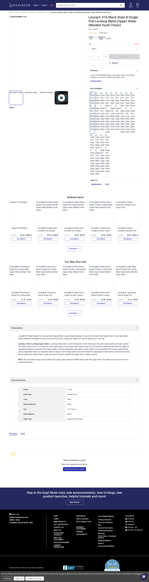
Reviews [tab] (13, 433)
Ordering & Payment (105, 530)
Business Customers (81, 528)
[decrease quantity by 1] (91, 56)
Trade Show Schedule (58, 534)
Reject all (19, 578)
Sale (52, 5)
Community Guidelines (106, 546)
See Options (21, 239)
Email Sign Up (74, 502)
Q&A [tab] (22, 433)
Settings (7, 578)
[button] (16, 98)
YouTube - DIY (132, 527)
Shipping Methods (104, 540)
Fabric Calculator (82, 519)
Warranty (101, 533)
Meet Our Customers (58, 538)
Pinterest (131, 521)
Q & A (107, 184)
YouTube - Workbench (135, 530)
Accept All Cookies (34, 578)
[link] (92, 111)
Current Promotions (59, 546)
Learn (44, 5)
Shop (36, 5)
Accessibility (81, 534)
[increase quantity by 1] (106, 56)
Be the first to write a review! (74, 469)
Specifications (96, 184)
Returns (101, 543)
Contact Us (58, 527)
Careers (79, 531)
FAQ (99, 525)
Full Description (96, 81)
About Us (57, 530)
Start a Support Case (83, 521)
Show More (73, 249)
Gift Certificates (61, 524)
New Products (60, 522)
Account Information (105, 528)
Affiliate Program (61, 542)
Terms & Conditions (105, 522)
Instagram (131, 524)
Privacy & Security (104, 520)
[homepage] (19, 5)
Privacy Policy (26, 568)
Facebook (131, 519)
